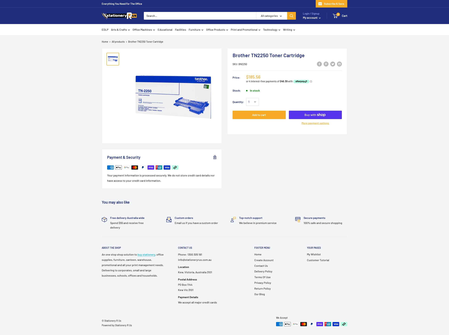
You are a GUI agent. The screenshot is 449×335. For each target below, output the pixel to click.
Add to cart (259, 114)
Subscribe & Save (334, 3)
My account (310, 17)
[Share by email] (339, 63)
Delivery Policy (263, 271)
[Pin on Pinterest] (326, 63)
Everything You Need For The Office (122, 3)
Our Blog (259, 294)
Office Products (215, 29)
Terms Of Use (262, 277)
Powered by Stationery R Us (117, 325)
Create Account (264, 260)
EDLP (105, 29)
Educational (165, 29)
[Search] (291, 16)
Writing (287, 29)
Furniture (194, 29)
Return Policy (262, 288)
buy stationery (146, 254)
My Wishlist (314, 254)
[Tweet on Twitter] (332, 63)
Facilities (180, 29)
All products (118, 41)
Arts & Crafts (119, 29)
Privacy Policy (262, 282)
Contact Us (261, 265)
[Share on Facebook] (319, 63)
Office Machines (142, 29)
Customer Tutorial (318, 260)
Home (105, 41)
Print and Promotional (244, 29)
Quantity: (238, 101)
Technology (270, 29)
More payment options (315, 123)
